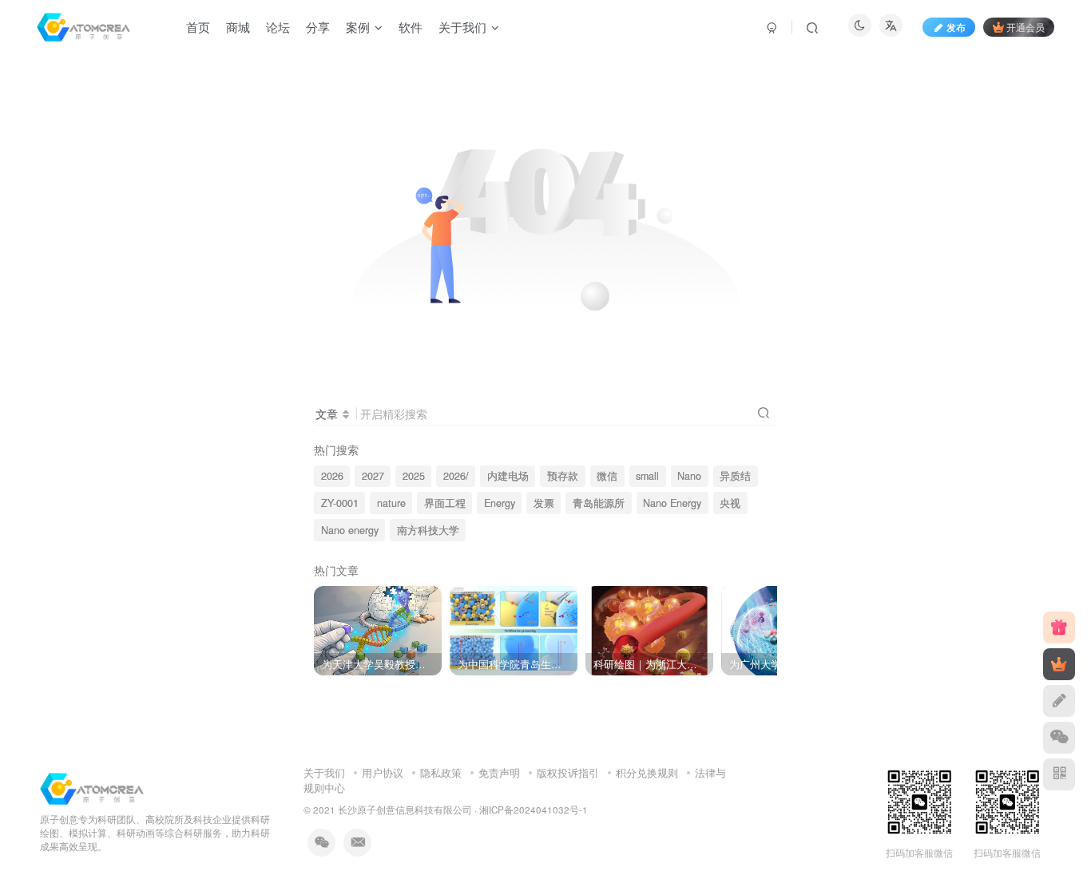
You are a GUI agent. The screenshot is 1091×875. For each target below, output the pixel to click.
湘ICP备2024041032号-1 (533, 809)
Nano (689, 476)
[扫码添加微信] (1059, 738)
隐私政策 (441, 772)
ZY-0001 (340, 503)
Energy (499, 503)
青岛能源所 (599, 503)
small (647, 476)
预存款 (562, 476)
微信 (607, 476)
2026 (332, 476)
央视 (730, 503)
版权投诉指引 (568, 772)
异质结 (735, 476)
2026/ (456, 476)
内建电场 (508, 476)
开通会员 (1025, 27)
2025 (414, 476)
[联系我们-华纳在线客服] (92, 787)
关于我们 (324, 772)
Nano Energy (672, 503)
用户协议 (382, 772)
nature (391, 503)
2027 (373, 476)
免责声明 (499, 772)
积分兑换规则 (647, 772)
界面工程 (445, 503)
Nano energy (350, 530)
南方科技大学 (428, 530)
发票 (544, 503)
